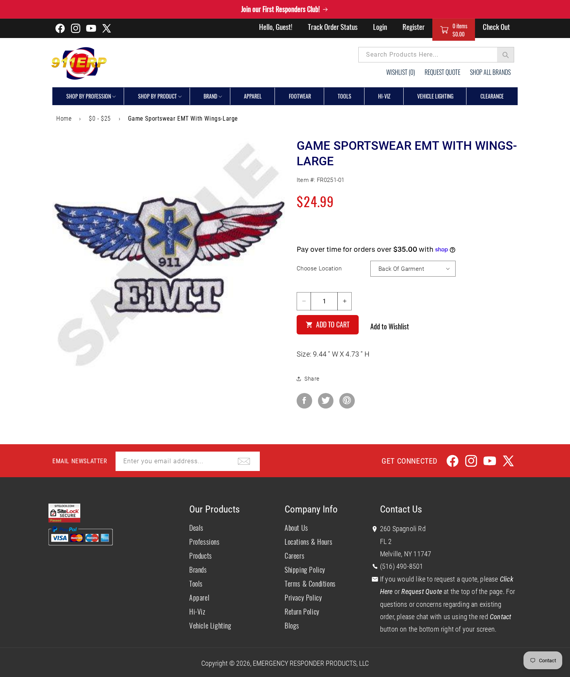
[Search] (505, 54)
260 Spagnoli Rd (403, 529)
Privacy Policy (303, 597)
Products (200, 556)
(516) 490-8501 (401, 566)
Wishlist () (400, 72)
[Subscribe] (243, 461)
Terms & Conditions (310, 583)
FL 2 (386, 541)
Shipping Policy (305, 569)
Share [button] (312, 379)
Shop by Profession (88, 96)
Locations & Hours (308, 542)
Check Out (496, 26)
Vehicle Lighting (210, 625)
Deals (196, 528)
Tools (196, 583)
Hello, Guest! (275, 26)
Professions (204, 542)
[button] (453, 30)
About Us (296, 528)
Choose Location (319, 268)
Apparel (199, 597)
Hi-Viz (197, 611)
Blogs (292, 625)
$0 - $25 (100, 118)
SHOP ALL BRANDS (490, 72)
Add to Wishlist (389, 326)
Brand (210, 96)
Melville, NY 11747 (406, 554)
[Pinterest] (347, 401)
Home (63, 118)
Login (380, 26)
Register (413, 26)
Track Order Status (333, 26)
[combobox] (436, 54)
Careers (294, 556)
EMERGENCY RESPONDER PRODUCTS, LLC (311, 663)
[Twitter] (325, 401)
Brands (198, 569)
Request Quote (442, 72)
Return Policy (302, 611)
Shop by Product (157, 96)
